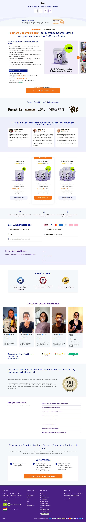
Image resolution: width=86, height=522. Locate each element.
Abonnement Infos (44, 503)
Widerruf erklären (44, 513)
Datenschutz (43, 495)
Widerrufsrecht (43, 499)
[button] (78, 57)
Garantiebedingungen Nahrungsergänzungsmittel (46, 510)
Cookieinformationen (44, 497)
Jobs (28, 501)
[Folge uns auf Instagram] (69, 498)
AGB (41, 507)
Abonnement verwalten (45, 505)
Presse (28, 499)
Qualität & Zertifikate (31, 495)
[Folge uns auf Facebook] (66, 498)
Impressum (42, 493)
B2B (27, 503)
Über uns (28, 493)
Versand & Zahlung (44, 501)
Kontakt (28, 497)
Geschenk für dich (30, 505)
